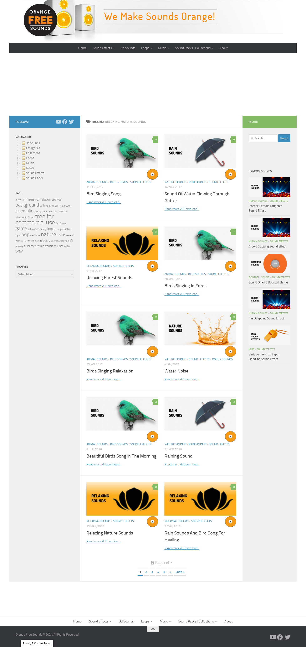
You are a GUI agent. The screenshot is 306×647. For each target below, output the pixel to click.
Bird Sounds (119, 182)
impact (61, 229)
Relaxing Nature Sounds (109, 533)
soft (70, 240)
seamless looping (59, 240)
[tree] (45, 161)
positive (19, 240)
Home (82, 48)
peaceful (70, 235)
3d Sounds (128, 48)
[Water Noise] (200, 328)
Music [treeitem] (30, 163)
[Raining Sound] (200, 414)
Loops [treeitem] (30, 158)
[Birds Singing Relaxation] (122, 328)
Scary (46, 240)
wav (19, 251)
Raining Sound (178, 456)
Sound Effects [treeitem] (35, 173)
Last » (179, 572)
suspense (29, 245)
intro (68, 229)
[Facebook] (64, 121)
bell (42, 205)
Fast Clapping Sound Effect (266, 318)
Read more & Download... (103, 202)
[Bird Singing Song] (122, 151)
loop (25, 234)
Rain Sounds (197, 182)
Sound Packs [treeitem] (34, 178)
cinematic (24, 211)
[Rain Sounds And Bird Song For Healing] (200, 499)
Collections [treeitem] (33, 153)
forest (31, 217)
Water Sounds (222, 359)
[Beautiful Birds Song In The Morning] (122, 414)
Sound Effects (102, 48)
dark (44, 211)
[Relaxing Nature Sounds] (122, 499)
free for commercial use (35, 219)
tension (39, 245)
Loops (145, 48)
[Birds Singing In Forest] (200, 243)
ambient (44, 199)
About (223, 48)
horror (52, 228)
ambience (29, 199)
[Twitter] (71, 121)
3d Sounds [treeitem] (33, 143)
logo (18, 235)
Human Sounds (258, 200)
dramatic (52, 211)
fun (57, 223)
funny (63, 223)
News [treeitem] (30, 168)
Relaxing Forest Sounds (109, 277)
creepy (37, 211)
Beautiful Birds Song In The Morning (121, 456)
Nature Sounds (175, 182)
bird (46, 205)
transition (50, 246)
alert (18, 200)
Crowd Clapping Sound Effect (267, 246)
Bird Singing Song (103, 194)
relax (27, 240)
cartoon (66, 205)
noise (61, 235)
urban (60, 245)
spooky (19, 246)
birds (51, 205)
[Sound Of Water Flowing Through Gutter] (200, 151)
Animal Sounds (97, 182)
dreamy (63, 211)
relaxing (36, 240)
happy (43, 229)
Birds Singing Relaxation (109, 371)
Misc (251, 349)
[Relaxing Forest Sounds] (122, 243)
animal (57, 200)
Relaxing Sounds (98, 266)
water (67, 246)
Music (162, 48)
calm (58, 205)
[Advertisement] (153, 84)
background (27, 205)
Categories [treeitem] (33, 148)
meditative (35, 235)
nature (48, 234)
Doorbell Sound (259, 277)
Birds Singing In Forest (186, 285)
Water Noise (176, 371)
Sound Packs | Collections (192, 48)
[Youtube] (58, 121)
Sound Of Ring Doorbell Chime (268, 282)
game (21, 228)
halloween (33, 229)
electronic (21, 217)
